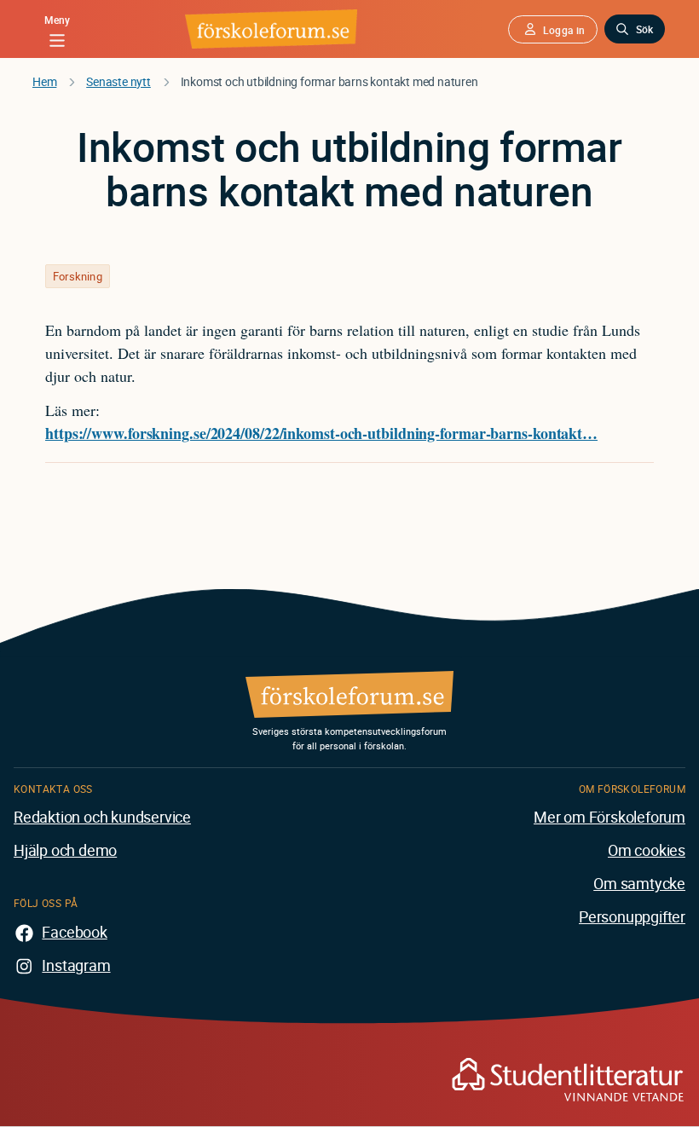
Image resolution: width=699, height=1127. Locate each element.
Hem (44, 81)
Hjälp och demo (65, 850)
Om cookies (646, 850)
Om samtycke (639, 883)
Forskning (77, 276)
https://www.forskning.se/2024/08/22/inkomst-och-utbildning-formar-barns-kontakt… (321, 433)
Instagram (76, 965)
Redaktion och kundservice (102, 816)
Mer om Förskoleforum (609, 816)
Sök (644, 29)
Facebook (74, 932)
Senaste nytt (118, 81)
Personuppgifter (632, 916)
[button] (552, 29)
